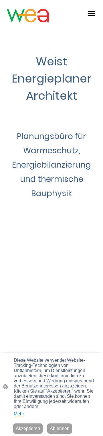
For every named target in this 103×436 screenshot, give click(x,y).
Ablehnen (60, 428)
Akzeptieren (28, 428)
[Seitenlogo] (28, 16)
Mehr (19, 413)
